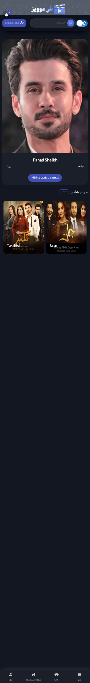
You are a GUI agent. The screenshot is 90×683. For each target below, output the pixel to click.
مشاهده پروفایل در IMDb (45, 178)
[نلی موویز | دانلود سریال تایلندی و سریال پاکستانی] (47, 8)
